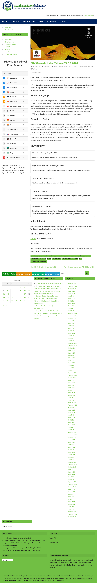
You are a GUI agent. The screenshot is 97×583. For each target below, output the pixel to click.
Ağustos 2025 (72, 313)
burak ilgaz (47, 66)
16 (20, 294)
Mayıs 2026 (71, 291)
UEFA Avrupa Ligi (36, 69)
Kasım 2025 (71, 306)
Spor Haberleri (28, 21)
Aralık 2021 (71, 422)
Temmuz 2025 (72, 316)
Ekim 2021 (71, 427)
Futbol (15, 21)
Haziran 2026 (72, 288)
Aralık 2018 (71, 502)
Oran (76, 258)
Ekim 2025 (71, 308)
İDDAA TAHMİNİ (72, 66)
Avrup (6, 54)
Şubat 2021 (71, 447)
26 (4, 301)
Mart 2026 (71, 296)
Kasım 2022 (71, 395)
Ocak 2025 (71, 331)
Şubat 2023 (71, 388)
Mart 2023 (71, 385)
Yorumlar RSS (54, 543)
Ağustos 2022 (72, 402)
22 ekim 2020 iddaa (36, 256)
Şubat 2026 (71, 298)
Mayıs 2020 (71, 469)
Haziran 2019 (72, 487)
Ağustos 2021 (72, 432)
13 (8, 294)
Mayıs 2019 (71, 489)
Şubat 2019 (71, 497)
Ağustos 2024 (72, 343)
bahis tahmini (53, 256)
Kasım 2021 (71, 425)
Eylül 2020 (71, 460)
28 (12, 301)
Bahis (45, 256)
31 (25, 301)
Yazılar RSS (53, 538)
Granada (60, 66)
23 (20, 297)
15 (16, 294)
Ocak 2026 (71, 301)
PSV (91, 66)
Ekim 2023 (71, 368)
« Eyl (3, 306)
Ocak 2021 (71, 450)
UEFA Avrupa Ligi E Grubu (38, 261)
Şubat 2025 (71, 328)
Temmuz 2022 (72, 405)
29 (16, 301)
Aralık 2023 (71, 363)
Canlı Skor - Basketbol (23, 274)
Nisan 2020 (71, 472)
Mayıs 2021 (71, 440)
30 (20, 301)
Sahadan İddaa (88, 16)
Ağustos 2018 (72, 512)
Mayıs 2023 (71, 380)
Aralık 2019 (71, 474)
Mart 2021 (71, 445)
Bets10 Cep (8, 47)
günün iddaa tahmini (84, 256)
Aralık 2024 (71, 333)
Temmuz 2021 (72, 435)
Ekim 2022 (71, 397)
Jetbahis (33, 239)
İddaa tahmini (56, 258)
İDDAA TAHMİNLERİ (84, 66)
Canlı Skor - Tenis (38, 274)
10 (25, 290)
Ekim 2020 (71, 457)
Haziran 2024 (72, 348)
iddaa (49, 258)
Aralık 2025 (71, 303)
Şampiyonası (13, 54)
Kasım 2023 (71, 365)
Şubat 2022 (71, 417)
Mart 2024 (71, 355)
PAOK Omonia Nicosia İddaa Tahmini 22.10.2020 (79, 267)
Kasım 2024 (71, 336)
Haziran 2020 (72, 467)
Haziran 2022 (72, 407)
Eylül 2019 (71, 479)
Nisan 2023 (71, 383)
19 (4, 297)
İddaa (41, 21)
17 (25, 294)
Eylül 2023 (71, 370)
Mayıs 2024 (71, 350)
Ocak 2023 (71, 390)
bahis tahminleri (64, 256)
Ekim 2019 (71, 477)
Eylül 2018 (71, 509)
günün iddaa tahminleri (38, 258)
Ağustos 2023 (72, 373)
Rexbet (7, 52)
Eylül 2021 (71, 430)
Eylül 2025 (71, 311)
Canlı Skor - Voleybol (52, 274)
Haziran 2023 (72, 378)
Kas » (7, 306)
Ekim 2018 (71, 507)
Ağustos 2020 (72, 462)
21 (12, 297)
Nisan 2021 (71, 442)
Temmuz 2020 (72, 464)
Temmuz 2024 (72, 345)
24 (25, 297)
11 (29, 290)
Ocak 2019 (71, 499)
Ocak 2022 (71, 420)
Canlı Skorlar (52, 21)
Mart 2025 (71, 326)
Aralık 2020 (71, 452)
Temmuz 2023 (72, 375)
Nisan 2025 (71, 323)
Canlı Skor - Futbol (9, 274)
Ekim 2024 (71, 338)
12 (4, 294)
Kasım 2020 (71, 455)
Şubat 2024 (71, 358)
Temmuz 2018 (72, 514)
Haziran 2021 (72, 437)
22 (16, 297)
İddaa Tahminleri (68, 258)
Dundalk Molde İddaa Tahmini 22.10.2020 (43, 267)
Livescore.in (8, 27)
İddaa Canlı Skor (10, 30)
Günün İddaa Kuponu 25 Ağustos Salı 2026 (49, 284)
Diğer (64, 21)
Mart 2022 (71, 415)
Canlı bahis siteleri (10, 44)
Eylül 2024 (71, 341)
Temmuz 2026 (72, 286)
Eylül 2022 (71, 400)
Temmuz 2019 (72, 484)
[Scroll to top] (94, 580)
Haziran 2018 (72, 516)
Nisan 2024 (71, 353)
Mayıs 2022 (71, 410)
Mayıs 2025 (71, 321)
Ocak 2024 (71, 360)
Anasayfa (5, 21)
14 (12, 294)
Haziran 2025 (72, 318)
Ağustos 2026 (72, 284)
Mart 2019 (71, 494)
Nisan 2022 (71, 412)
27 (8, 301)
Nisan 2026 (71, 293)
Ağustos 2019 (72, 482)
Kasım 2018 (71, 504)
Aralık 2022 (71, 393)
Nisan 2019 (71, 492)
